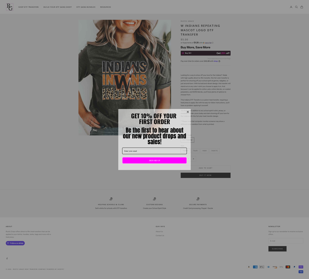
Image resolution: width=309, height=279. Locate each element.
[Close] (188, 112)
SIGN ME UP (154, 160)
